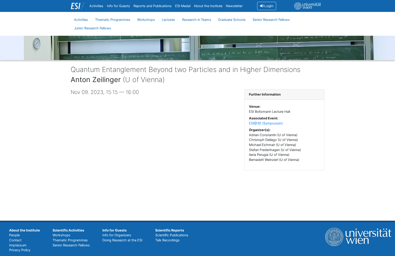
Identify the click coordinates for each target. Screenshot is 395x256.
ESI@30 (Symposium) (266, 123)
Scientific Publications (171, 235)
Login (268, 6)
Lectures (168, 20)
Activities (96, 6)
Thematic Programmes (112, 20)
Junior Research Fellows (92, 28)
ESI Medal (182, 6)
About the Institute (208, 6)
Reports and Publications (152, 6)
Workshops (146, 20)
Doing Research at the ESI (122, 240)
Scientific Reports (169, 230)
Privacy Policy (19, 250)
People (14, 235)
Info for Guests (118, 6)
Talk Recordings (167, 240)
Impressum (18, 245)
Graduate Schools (232, 20)
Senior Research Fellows (271, 20)
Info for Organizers (116, 235)
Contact (15, 240)
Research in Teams (196, 20)
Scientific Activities (68, 230)
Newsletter (234, 6)
